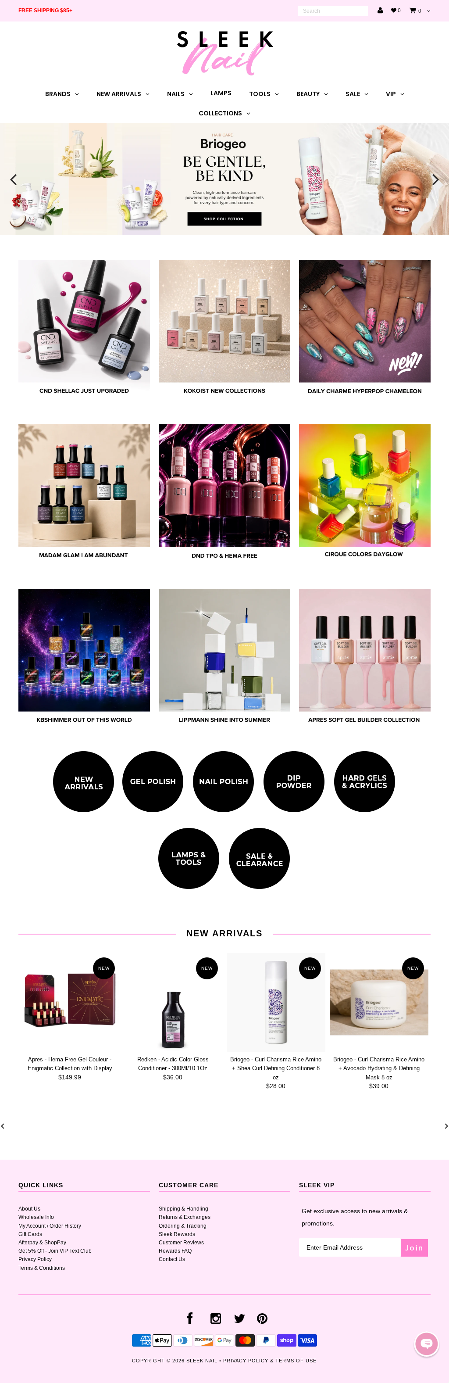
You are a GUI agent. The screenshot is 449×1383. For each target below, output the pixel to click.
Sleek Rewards (177, 1234)
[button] (426, 1344)
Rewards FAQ (175, 1251)
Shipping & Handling (183, 1209)
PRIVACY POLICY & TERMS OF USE (270, 1360)
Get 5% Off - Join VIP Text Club (55, 1251)
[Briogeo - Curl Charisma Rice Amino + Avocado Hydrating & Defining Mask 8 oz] (379, 1002)
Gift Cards (30, 1234)
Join (414, 1248)
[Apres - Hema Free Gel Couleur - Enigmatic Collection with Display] (70, 1002)
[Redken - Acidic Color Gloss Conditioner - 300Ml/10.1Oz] (173, 1002)
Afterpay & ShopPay (42, 1243)
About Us (29, 1209)
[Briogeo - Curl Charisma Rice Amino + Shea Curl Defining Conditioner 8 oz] (276, 1002)
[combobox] (333, 11)
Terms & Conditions (41, 1268)
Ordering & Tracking (183, 1226)
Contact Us (172, 1259)
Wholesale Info (36, 1217)
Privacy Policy (35, 1259)
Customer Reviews (181, 1243)
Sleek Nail (201, 1360)
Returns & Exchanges (184, 1217)
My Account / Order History (49, 1226)
